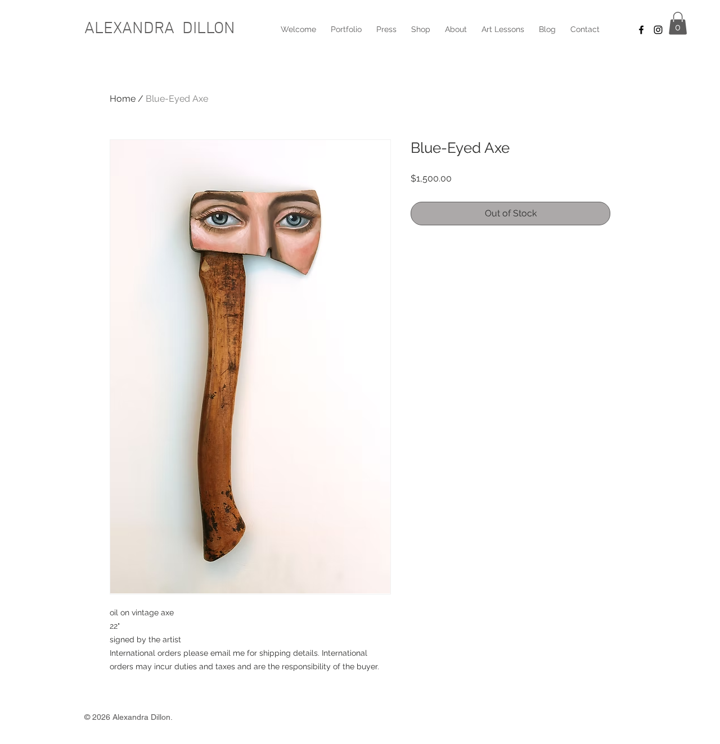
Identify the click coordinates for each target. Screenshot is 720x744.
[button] (677, 23)
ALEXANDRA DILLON (159, 29)
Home (123, 98)
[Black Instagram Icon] (658, 29)
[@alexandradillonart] (641, 29)
